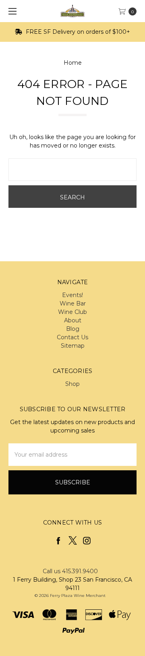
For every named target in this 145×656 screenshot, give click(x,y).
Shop (72, 383)
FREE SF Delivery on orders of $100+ (77, 31)
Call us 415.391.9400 (70, 571)
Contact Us (72, 337)
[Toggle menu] (11, 11)
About (72, 320)
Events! (72, 295)
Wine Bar (73, 303)
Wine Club (72, 312)
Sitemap (73, 345)
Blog (72, 328)
